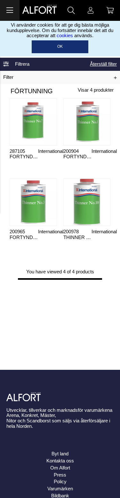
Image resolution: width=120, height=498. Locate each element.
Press (60, 474)
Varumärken (60, 488)
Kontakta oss (60, 460)
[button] (10, 10)
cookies (65, 35)
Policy (60, 481)
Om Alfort (60, 467)
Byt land (60, 453)
